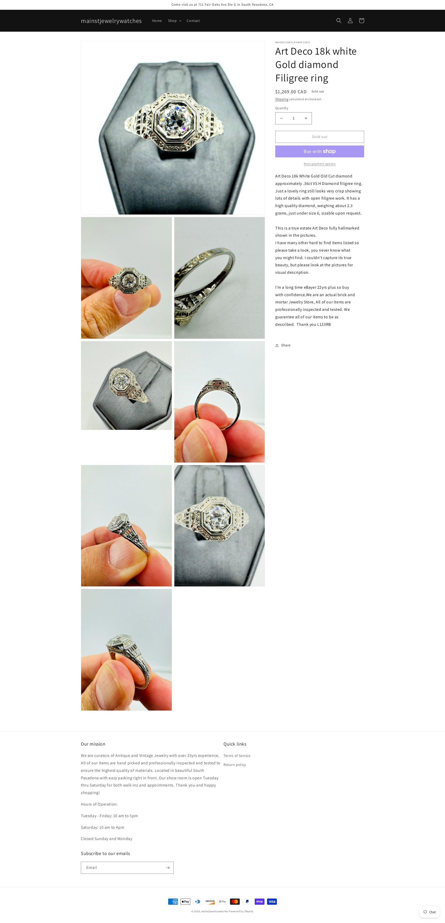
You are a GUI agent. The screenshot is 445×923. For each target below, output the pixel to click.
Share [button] (286, 345)
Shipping (281, 99)
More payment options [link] (320, 164)
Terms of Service (237, 755)
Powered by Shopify (241, 911)
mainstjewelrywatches (214, 911)
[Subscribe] (167, 868)
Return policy (235, 764)
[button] (174, 20)
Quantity (281, 108)
